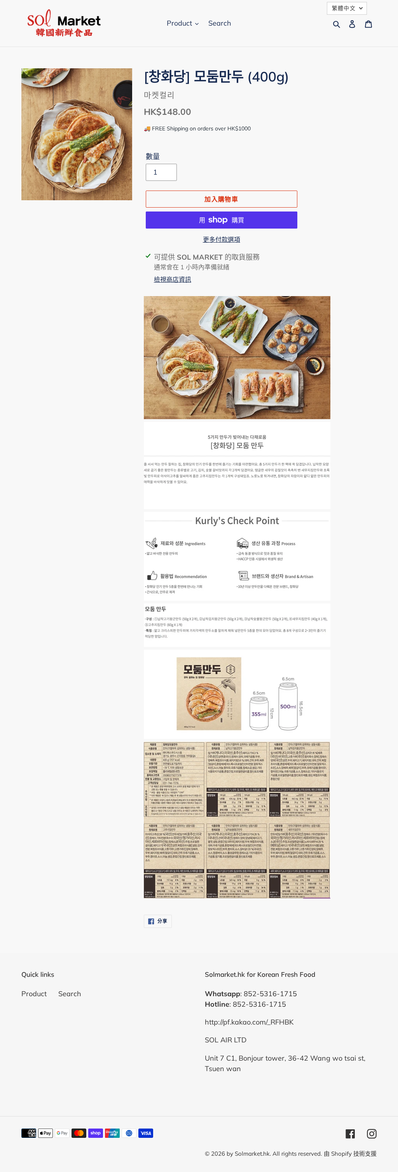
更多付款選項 (221, 239)
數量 (153, 156)
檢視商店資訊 (172, 279)
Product (34, 993)
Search (69, 993)
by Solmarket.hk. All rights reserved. (274, 1153)
